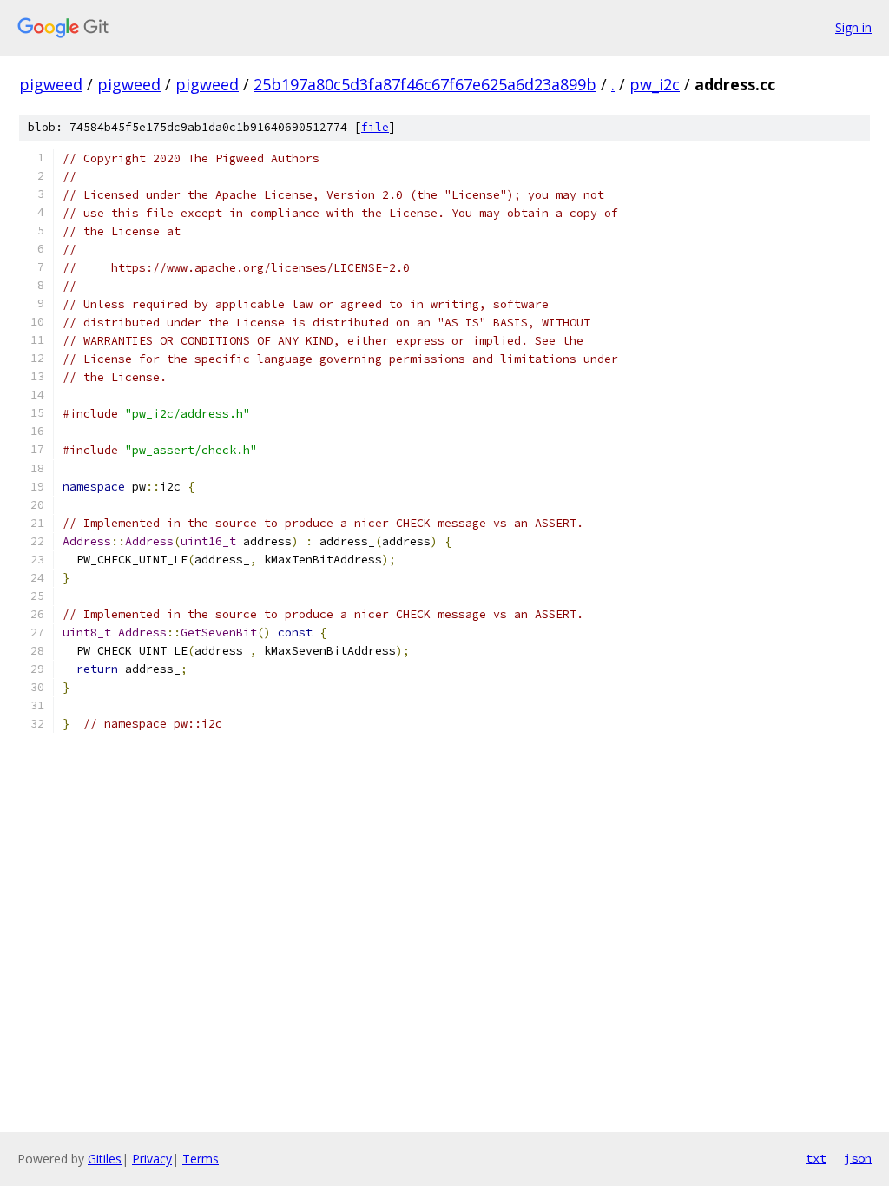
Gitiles (105, 1158)
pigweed (50, 84)
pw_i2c (654, 84)
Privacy (152, 1158)
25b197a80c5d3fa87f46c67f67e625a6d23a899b (425, 84)
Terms (200, 1158)
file (375, 127)
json (858, 1158)
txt (816, 1158)
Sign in (853, 27)
